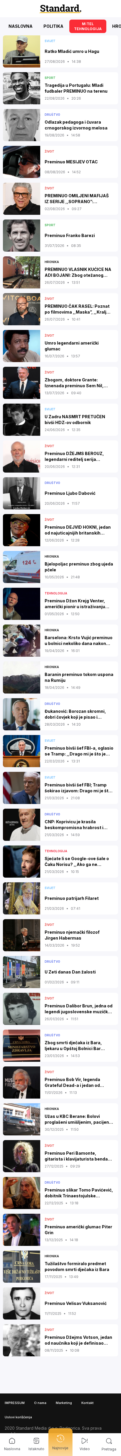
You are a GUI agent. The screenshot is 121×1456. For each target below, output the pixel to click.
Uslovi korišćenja (18, 1417)
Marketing (64, 1403)
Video (85, 1449)
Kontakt (87, 1403)
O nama (40, 1403)
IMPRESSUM (15, 1403)
